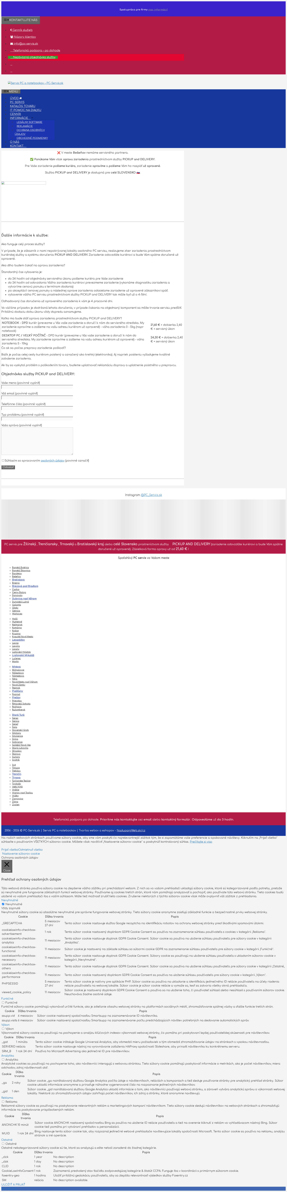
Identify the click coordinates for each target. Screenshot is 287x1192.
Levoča (16, 646)
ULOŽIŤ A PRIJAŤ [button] (13, 1184)
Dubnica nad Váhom (24, 598)
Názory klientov (24, 36)
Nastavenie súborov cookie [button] (21, 853)
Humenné (17, 622)
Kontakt (17, 146)
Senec (15, 718)
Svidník (16, 760)
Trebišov (16, 771)
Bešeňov (16, 576)
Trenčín (16, 774)
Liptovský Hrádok (21, 652)
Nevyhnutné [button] (9, 900)
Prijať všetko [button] (9, 849)
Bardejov (17, 573)
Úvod (14, 98)
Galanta (16, 605)
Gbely (15, 608)
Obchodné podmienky (32, 138)
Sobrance (17, 742)
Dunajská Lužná (20, 602)
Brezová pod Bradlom (25, 586)
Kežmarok (17, 625)
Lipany (15, 649)
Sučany (16, 757)
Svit (14, 765)
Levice (15, 643)
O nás (14, 142)
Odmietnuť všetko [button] (30, 849)
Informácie (19, 118)
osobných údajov (52, 460)
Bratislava (18, 580)
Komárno (17, 628)
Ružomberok (18, 710)
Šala (14, 727)
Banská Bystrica (20, 567)
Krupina (16, 634)
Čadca (15, 589)
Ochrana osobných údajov (30, 132)
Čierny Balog (19, 592)
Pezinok (16, 688)
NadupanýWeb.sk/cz (131, 830)
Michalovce (18, 670)
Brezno (16, 583)
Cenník (15, 114)
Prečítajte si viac (201, 841)
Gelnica (16, 611)
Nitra (14, 679)
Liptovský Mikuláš (23, 655)
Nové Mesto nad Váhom (25, 682)
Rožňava (16, 707)
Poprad (16, 694)
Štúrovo (16, 754)
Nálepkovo (18, 673)
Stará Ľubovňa (20, 748)
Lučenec (16, 658)
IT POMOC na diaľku (25, 110)
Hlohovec (17, 614)
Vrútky (15, 796)
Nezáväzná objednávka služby (33, 57)
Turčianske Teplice (21, 781)
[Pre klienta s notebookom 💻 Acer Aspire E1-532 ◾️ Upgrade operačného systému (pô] (181, 519)
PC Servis (17, 102)
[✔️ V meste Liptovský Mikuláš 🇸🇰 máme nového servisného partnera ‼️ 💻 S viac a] (141, 519)
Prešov (16, 697)
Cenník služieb (22, 30)
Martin (15, 661)
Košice (15, 631)
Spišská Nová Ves (21, 745)
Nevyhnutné (13, 904)
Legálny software (29, 122)
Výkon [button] (5, 1024)
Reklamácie (25, 126)
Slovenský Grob (20, 730)
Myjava (16, 667)
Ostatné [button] (6, 1139)
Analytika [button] (7, 1055)
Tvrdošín (16, 784)
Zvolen (15, 805)
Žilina (15, 802)
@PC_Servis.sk (151, 495)
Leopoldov (18, 640)
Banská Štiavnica (21, 570)
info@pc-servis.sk (25, 43)
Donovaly (17, 595)
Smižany (16, 733)
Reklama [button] (7, 1097)
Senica (15, 721)
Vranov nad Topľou (22, 793)
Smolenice (17, 736)
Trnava (16, 777)
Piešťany (17, 691)
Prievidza (17, 701)
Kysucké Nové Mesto (22, 637)
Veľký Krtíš (17, 787)
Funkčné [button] (7, 998)
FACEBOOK (9, 1188)
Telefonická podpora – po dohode (36, 50)
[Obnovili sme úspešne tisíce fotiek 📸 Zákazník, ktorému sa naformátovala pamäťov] (21, 519)
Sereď (15, 724)
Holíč (15, 619)
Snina (15, 739)
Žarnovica (17, 799)
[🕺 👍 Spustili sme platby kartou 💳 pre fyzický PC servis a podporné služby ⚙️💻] (61, 519)
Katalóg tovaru (22, 106)
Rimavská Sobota (21, 704)
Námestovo (18, 676)
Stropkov (17, 751)
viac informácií (158, 9)
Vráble (15, 790)
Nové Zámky (18, 685)
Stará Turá (18, 715)
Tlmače (16, 768)
